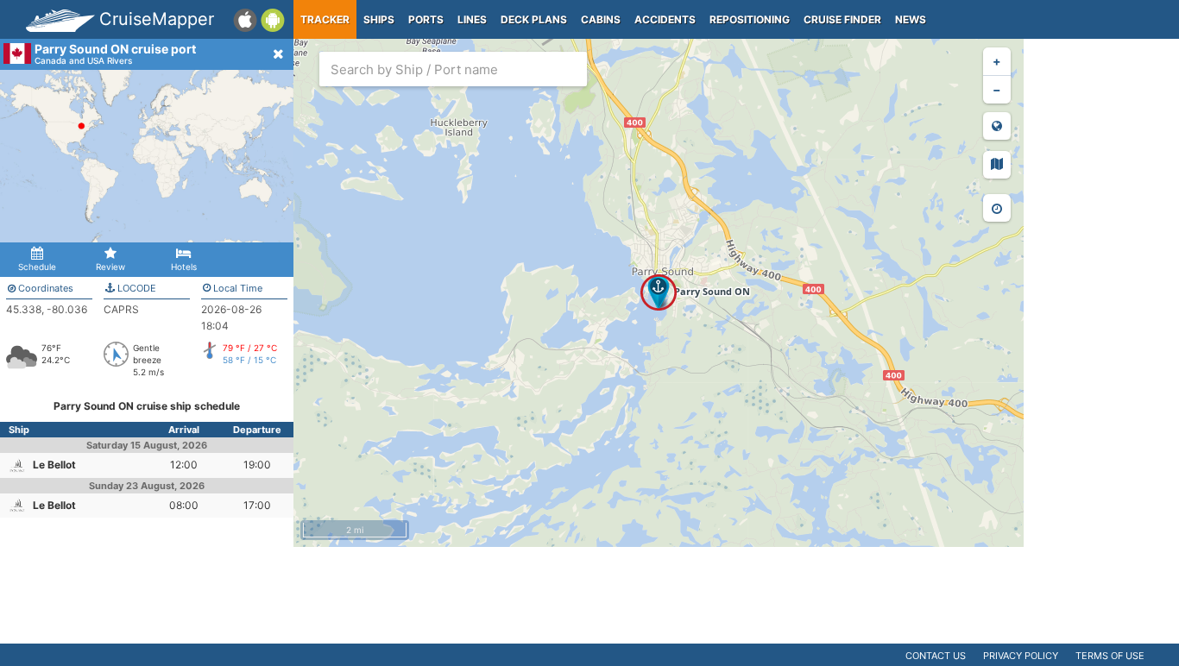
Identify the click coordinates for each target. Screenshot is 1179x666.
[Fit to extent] (997, 126)
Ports (426, 19)
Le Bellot (54, 464)
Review (110, 266)
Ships (378, 19)
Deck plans (534, 19)
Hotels (184, 266)
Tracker (325, 19)
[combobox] (453, 69)
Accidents (665, 19)
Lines (472, 19)
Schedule (37, 266)
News (910, 19)
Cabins (601, 19)
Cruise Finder (842, 19)
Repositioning (749, 19)
